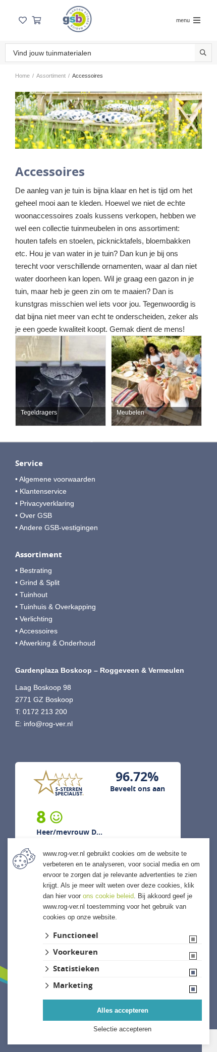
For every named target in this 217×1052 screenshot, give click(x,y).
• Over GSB (33, 515)
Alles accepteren (122, 1010)
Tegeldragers (39, 413)
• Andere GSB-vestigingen (56, 527)
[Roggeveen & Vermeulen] (77, 19)
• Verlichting (33, 619)
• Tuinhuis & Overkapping (55, 607)
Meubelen (130, 413)
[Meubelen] (156, 381)
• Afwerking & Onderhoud (55, 643)
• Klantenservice (41, 491)
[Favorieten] (23, 20)
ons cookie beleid (108, 896)
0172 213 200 (45, 712)
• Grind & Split (37, 582)
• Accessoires (36, 631)
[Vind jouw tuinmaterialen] (203, 53)
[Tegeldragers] (60, 381)
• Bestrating (33, 570)
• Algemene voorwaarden (55, 479)
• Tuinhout (31, 595)
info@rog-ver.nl (48, 724)
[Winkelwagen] (36, 20)
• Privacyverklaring (44, 503)
